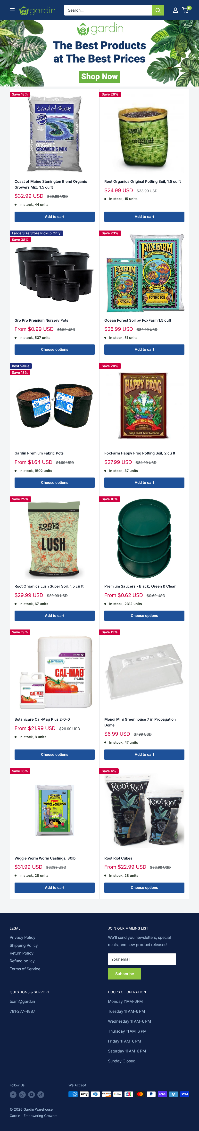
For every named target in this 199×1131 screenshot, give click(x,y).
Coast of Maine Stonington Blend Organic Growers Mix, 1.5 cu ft (51, 184)
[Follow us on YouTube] (31, 1094)
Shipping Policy (24, 945)
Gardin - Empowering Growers (33, 1116)
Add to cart (54, 216)
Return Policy (21, 953)
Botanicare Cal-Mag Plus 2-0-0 (42, 719)
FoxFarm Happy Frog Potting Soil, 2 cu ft (139, 453)
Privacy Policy (22, 937)
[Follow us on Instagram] (22, 1094)
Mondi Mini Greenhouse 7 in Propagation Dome (140, 722)
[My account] (175, 10)
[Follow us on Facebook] (13, 1094)
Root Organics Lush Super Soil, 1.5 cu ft (49, 586)
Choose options (54, 349)
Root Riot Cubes (118, 858)
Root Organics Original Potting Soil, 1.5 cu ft (142, 181)
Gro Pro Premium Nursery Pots (41, 320)
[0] (185, 10)
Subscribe (124, 973)
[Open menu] (12, 10)
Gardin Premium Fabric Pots (39, 453)
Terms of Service (25, 968)
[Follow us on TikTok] (40, 1094)
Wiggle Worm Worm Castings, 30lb (45, 858)
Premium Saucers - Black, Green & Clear (140, 586)
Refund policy (22, 960)
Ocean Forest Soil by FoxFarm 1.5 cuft (137, 320)
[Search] (158, 10)
